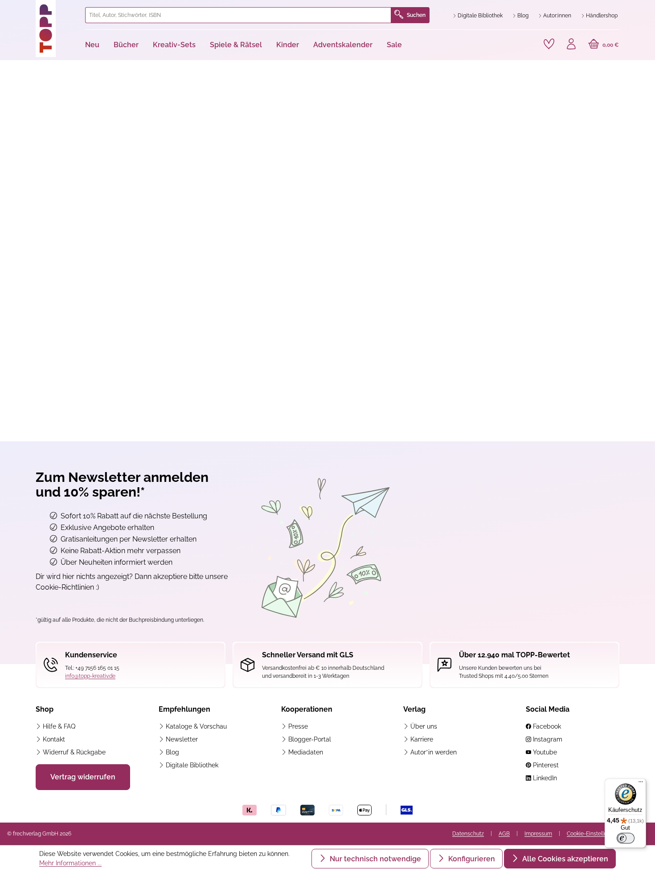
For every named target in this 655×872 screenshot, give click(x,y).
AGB (504, 834)
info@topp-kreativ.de (90, 676)
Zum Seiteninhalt (37, 9)
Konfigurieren (470, 859)
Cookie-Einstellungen (593, 834)
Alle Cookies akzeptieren (564, 859)
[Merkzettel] (549, 44)
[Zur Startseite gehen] (57, 28)
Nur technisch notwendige (374, 859)
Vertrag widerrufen (82, 777)
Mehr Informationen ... (70, 863)
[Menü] (640, 783)
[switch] (626, 838)
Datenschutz (468, 834)
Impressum (538, 834)
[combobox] (238, 15)
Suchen (416, 15)
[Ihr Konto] (571, 45)
